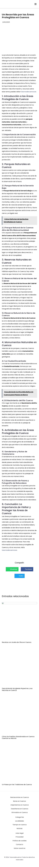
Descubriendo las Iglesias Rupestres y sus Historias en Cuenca (17, 689)
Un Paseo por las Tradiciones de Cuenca (17, 784)
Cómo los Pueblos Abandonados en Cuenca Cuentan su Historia (18, 737)
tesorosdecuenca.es (28, 92)
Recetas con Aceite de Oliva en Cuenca (16, 642)
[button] (12, 569)
